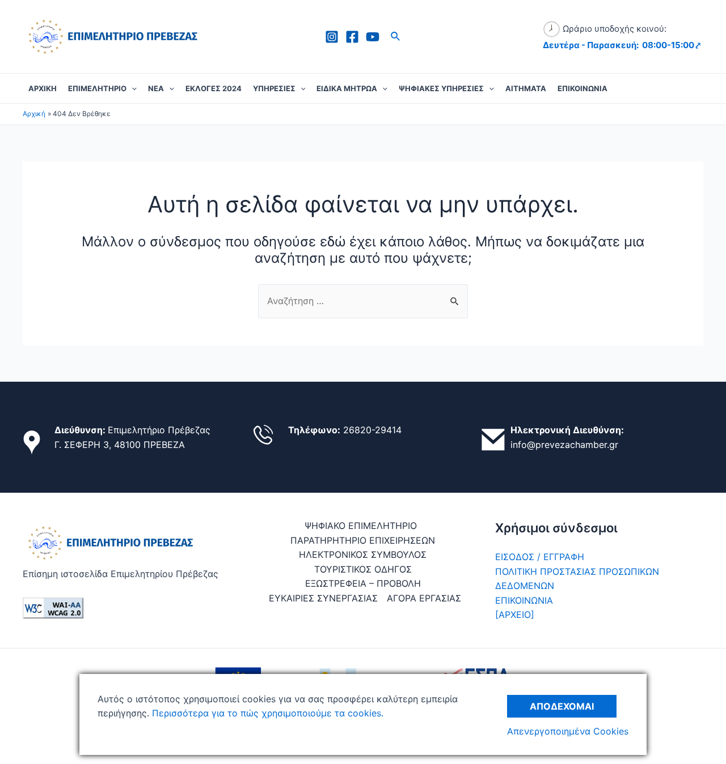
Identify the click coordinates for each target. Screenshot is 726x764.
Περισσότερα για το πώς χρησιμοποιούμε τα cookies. (266, 713)
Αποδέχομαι (562, 706)
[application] (131, 88)
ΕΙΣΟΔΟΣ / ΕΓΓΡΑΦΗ (539, 556)
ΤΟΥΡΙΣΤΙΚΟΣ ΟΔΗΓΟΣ (363, 569)
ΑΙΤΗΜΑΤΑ (525, 88)
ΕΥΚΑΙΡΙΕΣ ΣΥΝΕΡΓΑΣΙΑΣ (323, 598)
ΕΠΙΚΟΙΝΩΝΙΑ (582, 88)
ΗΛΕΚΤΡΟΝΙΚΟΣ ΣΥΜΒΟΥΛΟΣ (363, 554)
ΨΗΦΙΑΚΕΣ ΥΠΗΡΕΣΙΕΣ (441, 88)
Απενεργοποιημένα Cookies (567, 731)
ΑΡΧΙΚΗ (42, 88)
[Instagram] (332, 37)
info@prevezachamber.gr (564, 444)
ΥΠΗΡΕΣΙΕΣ (274, 88)
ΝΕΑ (156, 88)
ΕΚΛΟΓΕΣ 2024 (213, 88)
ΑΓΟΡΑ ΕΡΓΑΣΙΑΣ (424, 598)
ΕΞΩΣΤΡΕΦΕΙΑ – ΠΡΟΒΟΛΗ (363, 583)
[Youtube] (372, 37)
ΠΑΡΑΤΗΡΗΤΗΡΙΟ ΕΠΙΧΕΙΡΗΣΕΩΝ (362, 540)
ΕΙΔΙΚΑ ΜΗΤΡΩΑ (346, 88)
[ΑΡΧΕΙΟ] (514, 614)
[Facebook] (352, 37)
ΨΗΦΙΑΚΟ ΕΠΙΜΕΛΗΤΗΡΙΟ (361, 525)
